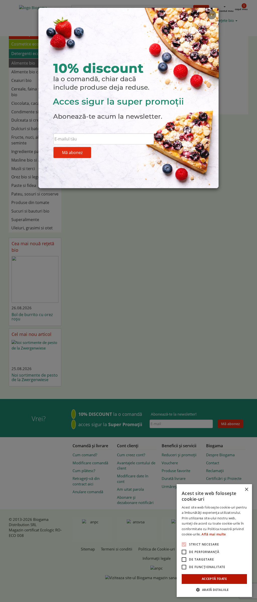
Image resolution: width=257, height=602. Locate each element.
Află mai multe (214, 534)
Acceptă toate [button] (214, 579)
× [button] (246, 489)
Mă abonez (72, 152)
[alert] (214, 540)
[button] (214, 589)
